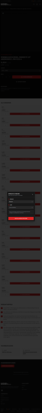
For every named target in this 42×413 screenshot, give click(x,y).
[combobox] (21, 201)
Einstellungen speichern (21, 218)
